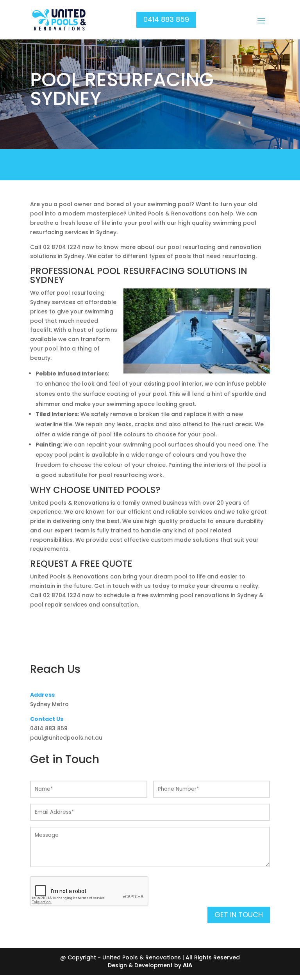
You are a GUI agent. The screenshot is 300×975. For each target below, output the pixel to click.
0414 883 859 (166, 19)
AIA (187, 965)
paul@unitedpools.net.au (66, 738)
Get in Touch (238, 915)
